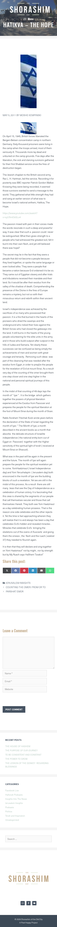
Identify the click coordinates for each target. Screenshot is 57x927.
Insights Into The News (16, 798)
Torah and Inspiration (15, 815)
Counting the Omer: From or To (26, 587)
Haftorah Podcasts (14, 794)
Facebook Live (12, 790)
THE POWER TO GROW (16, 758)
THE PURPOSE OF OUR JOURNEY (21, 750)
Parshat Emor (14, 591)
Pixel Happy (26, 922)
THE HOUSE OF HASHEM (17, 746)
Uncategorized (12, 819)
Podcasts (9, 807)
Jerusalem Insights (18, 583)
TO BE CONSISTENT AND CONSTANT (23, 754)
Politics (8, 811)
